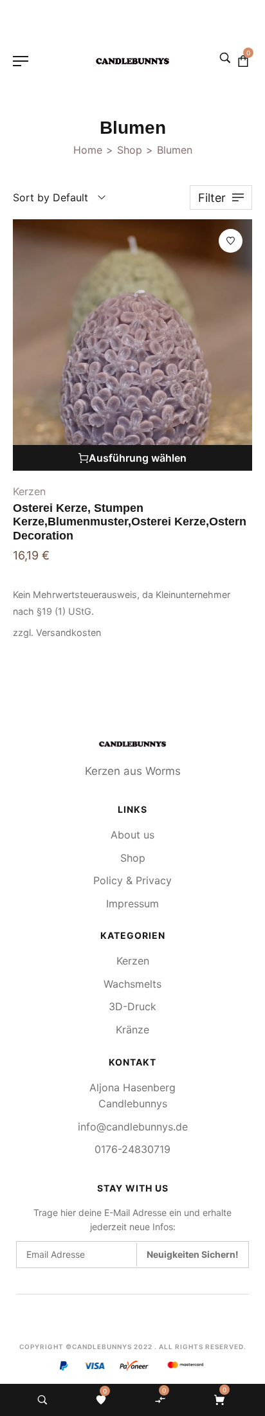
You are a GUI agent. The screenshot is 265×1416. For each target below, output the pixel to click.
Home (87, 149)
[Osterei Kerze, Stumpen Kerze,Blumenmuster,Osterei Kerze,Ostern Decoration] (132, 345)
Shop (129, 149)
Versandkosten (68, 632)
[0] (101, 1400)
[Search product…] (42, 1400)
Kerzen (29, 491)
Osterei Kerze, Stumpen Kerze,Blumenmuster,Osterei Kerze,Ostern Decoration (129, 522)
